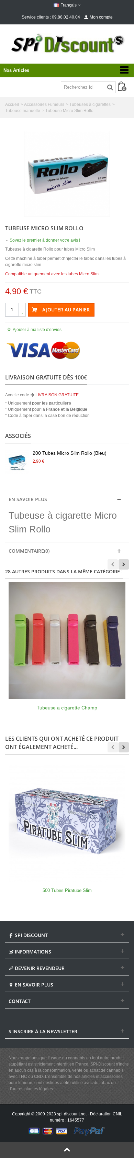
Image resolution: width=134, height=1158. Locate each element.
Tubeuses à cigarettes (90, 104)
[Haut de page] (67, 1150)
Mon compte (101, 17)
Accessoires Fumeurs (44, 104)
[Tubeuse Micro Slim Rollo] (67, 174)
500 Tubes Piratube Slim (67, 890)
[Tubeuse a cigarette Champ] (67, 640)
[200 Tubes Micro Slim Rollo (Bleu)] (17, 462)
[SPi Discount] (67, 43)
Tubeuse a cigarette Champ (67, 707)
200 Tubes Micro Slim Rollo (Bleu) (70, 453)
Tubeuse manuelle (22, 110)
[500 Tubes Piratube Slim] (67, 823)
